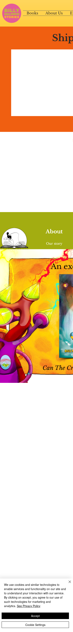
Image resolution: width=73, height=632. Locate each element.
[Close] (67, 584)
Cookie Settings (35, 625)
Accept (35, 616)
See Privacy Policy (28, 606)
